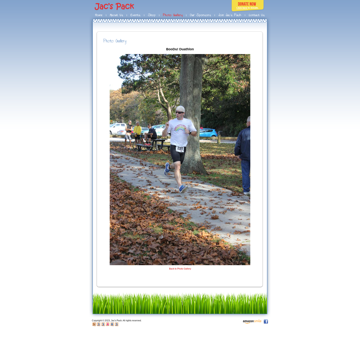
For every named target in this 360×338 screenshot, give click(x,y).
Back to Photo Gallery (180, 268)
